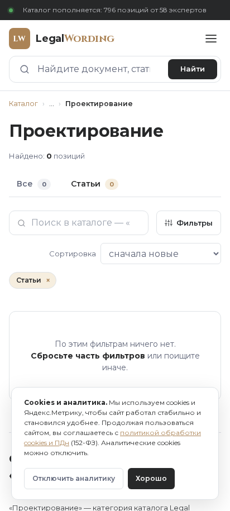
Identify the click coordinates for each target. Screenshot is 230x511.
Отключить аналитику (73, 478)
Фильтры (194, 222)
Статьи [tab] (92, 184)
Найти (192, 68)
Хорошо (151, 478)
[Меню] (211, 38)
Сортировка (72, 253)
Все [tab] (31, 184)
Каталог (23, 103)
